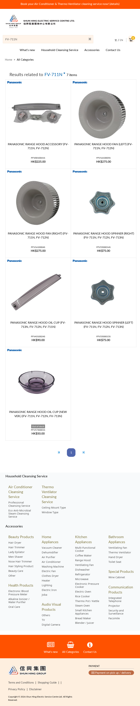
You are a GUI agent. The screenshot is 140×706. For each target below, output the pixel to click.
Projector (114, 605)
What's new (27, 50)
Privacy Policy (16, 689)
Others (46, 615)
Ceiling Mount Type (54, 507)
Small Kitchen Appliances (83, 612)
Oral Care (14, 607)
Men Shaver (15, 556)
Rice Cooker (82, 596)
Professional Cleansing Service (19, 504)
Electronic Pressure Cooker (87, 585)
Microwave (81, 579)
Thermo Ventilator (119, 552)
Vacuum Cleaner (52, 547)
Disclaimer (35, 689)
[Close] (90, 39)
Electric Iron (49, 590)
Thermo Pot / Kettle (87, 601)
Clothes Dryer (50, 576)
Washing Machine (53, 566)
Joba (44, 594)
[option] (70, 4)
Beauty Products (21, 536)
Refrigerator (82, 574)
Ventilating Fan (84, 565)
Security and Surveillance (116, 612)
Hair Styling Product (20, 566)
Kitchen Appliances (83, 539)
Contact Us (113, 50)
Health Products (20, 585)
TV (43, 620)
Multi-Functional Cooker (85, 549)
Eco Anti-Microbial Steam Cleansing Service (19, 514)
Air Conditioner (51, 562)
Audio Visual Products (51, 607)
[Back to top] (131, 685)
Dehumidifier (50, 552)
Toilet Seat (114, 562)
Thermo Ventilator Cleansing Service (49, 494)
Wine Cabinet (116, 577)
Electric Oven (83, 591)
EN (121, 40)
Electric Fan (49, 571)
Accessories (92, 50)
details (114, 4)
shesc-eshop (40, 21)
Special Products (121, 571)
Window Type (50, 512)
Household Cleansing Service (59, 50)
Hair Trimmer (16, 547)
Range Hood (83, 560)
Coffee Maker (83, 555)
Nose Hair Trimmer (20, 561)
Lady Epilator (16, 552)
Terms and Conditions (21, 682)
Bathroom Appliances (116, 539)
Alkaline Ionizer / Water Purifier (18, 600)
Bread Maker (83, 618)
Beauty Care (15, 571)
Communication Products (120, 589)
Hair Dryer (14, 542)
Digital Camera (51, 624)
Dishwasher (82, 569)
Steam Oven (82, 605)
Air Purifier (48, 557)
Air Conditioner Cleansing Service (20, 491)
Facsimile (114, 618)
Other (11, 575)
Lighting (47, 585)
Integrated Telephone (115, 599)
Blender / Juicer (84, 623)
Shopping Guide (47, 682)
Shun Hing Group (27, 671)
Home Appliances (50, 539)
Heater (46, 580)
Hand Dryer (115, 557)
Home (8, 59)
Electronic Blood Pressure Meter (18, 592)
